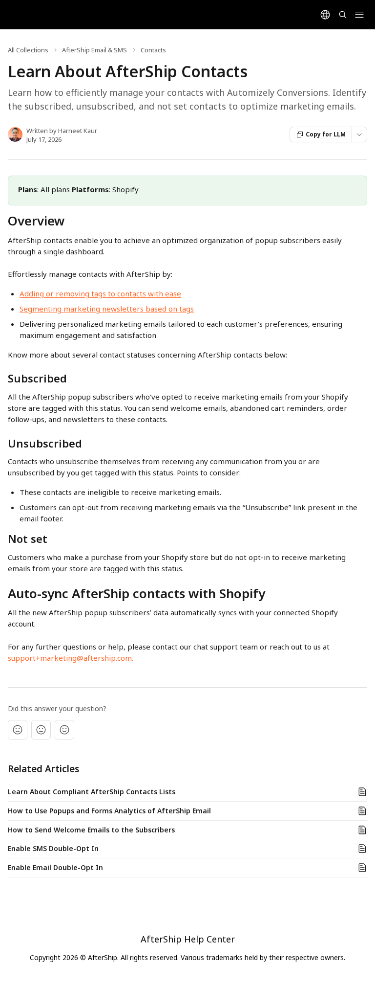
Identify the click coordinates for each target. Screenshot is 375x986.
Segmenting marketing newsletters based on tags (107, 309)
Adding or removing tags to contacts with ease (100, 293)
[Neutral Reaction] (41, 730)
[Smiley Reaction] (64, 730)
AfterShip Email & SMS (94, 49)
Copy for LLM (326, 134)
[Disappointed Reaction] (17, 730)
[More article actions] (359, 134)
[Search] (343, 14)
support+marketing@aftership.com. (70, 658)
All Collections (28, 49)
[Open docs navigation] (359, 14)
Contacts (153, 49)
